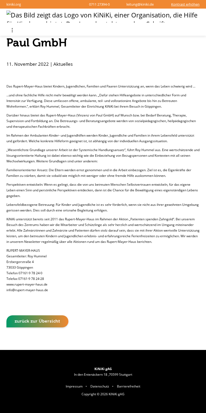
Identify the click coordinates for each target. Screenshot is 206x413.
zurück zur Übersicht (37, 321)
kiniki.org (13, 4)
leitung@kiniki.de (139, 4)
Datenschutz (99, 386)
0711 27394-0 (99, 4)
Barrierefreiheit (128, 386)
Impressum (74, 386)
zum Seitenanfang (187, 342)
